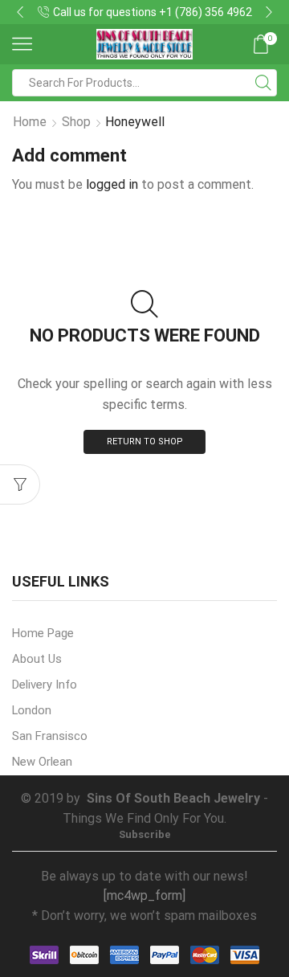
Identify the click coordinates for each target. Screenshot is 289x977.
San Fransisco (50, 736)
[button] (20, 12)
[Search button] (263, 83)
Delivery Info (44, 684)
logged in (112, 184)
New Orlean (42, 761)
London (31, 710)
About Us (37, 659)
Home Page (43, 633)
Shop (76, 121)
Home (30, 121)
